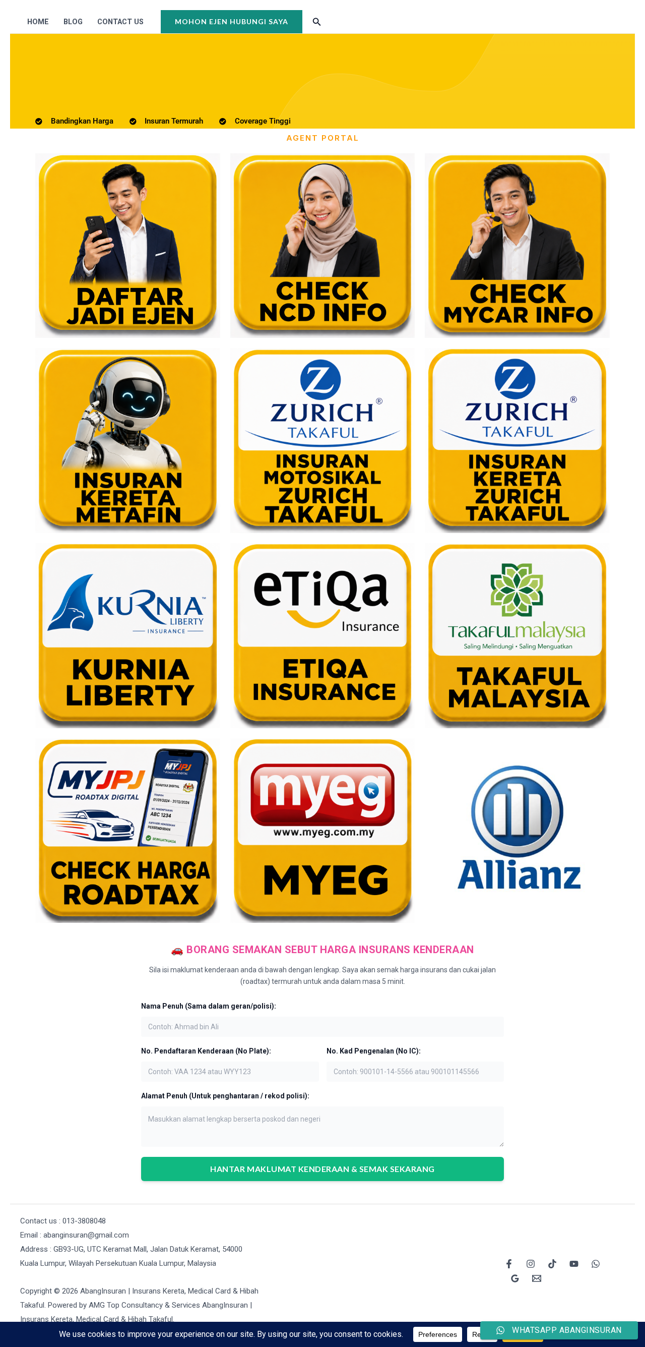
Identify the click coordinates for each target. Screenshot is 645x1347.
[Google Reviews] (515, 1278)
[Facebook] (508, 1263)
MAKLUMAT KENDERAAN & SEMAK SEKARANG (322, 1169)
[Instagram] (530, 1263)
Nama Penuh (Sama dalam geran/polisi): (208, 1006)
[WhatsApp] (595, 1263)
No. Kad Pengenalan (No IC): (374, 1051)
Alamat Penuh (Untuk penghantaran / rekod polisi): (225, 1096)
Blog (73, 22)
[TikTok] (552, 1263)
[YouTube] (573, 1263)
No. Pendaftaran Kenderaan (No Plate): (206, 1051)
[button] (231, 21)
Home (38, 22)
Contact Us (120, 22)
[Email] (536, 1278)
